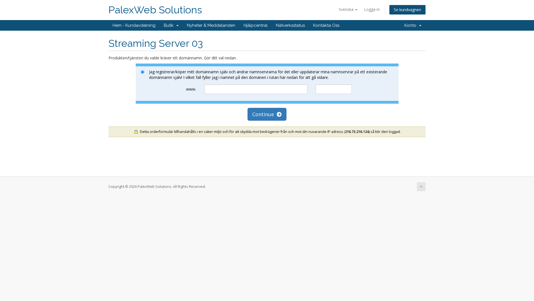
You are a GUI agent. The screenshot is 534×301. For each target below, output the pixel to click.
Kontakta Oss (326, 25)
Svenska (347, 9)
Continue (264, 114)
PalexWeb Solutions (155, 10)
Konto (411, 25)
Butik (170, 25)
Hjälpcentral (256, 25)
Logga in (372, 9)
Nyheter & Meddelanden (211, 25)
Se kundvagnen (407, 9)
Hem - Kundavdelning (134, 25)
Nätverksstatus (290, 25)
